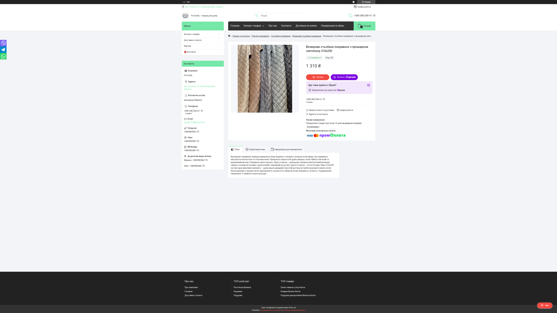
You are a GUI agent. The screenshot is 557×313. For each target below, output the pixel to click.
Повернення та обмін (332, 25)
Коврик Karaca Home (290, 291)
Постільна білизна (242, 287)
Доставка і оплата (192, 40)
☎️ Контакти (190, 52)
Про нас (272, 25)
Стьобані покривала (281, 36)
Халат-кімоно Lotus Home (293, 287)
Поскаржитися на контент (271, 310)
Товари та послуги (241, 36)
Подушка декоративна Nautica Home (298, 295)
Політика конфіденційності (294, 310)
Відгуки (187, 46)
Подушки (238, 295)
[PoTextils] (185, 15)
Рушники (238, 291)
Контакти (286, 25)
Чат (547, 305)
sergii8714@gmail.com (194, 122)
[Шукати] (257, 15)
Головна (234, 25)
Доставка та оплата (306, 25)
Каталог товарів (252, 25)
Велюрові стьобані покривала (307, 36)
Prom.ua (292, 308)
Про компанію (191, 287)
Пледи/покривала (260, 36)
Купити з (341, 77)
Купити (320, 77)
